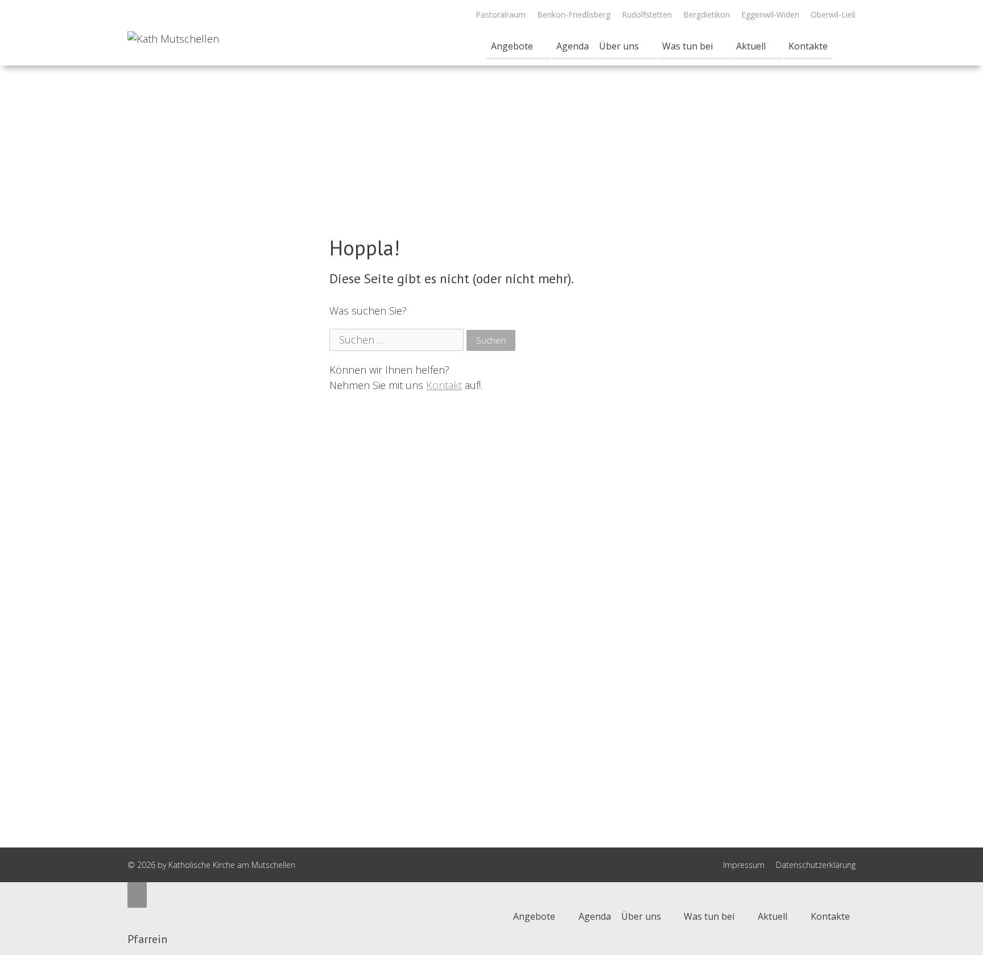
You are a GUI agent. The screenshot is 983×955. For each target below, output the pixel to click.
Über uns (619, 46)
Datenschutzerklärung (816, 864)
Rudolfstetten (647, 14)
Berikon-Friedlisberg (573, 14)
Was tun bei (687, 46)
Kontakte (808, 46)
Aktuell (751, 46)
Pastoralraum (501, 14)
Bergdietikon (706, 14)
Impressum (744, 864)
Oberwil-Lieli (833, 14)
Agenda (572, 46)
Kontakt (444, 385)
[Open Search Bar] (843, 46)
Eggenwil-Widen (770, 14)
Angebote (512, 46)
